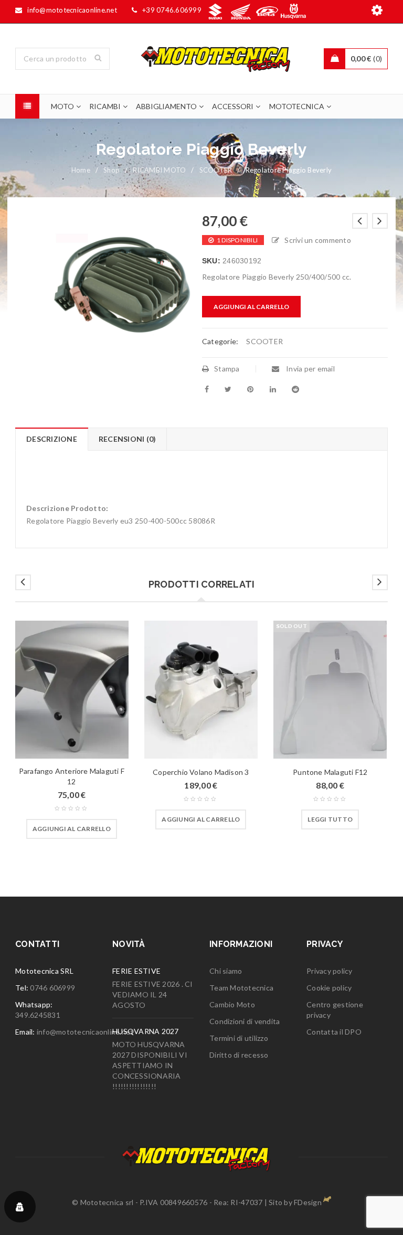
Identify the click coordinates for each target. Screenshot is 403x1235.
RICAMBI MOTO (159, 170)
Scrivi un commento (317, 240)
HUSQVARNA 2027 (145, 1031)
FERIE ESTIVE (136, 970)
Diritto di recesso (239, 1054)
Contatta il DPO (334, 1031)
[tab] (51, 439)
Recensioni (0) (127, 438)
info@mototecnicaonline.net (85, 1031)
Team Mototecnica (241, 987)
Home (80, 170)
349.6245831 (37, 1014)
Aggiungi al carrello (251, 307)
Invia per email (309, 368)
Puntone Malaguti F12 (330, 772)
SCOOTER (215, 170)
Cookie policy (329, 987)
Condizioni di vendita (244, 1021)
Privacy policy (329, 970)
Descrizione (51, 438)
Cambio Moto (232, 1004)
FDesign (308, 1202)
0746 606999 (52, 987)
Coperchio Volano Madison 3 (201, 772)
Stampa (227, 368)
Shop (111, 170)
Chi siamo (225, 970)
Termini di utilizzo (238, 1038)
